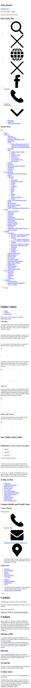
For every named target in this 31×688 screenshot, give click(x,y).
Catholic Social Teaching (18, 152)
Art (12, 178)
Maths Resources (12, 255)
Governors (10, 164)
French (13, 184)
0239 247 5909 (8, 528)
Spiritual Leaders (15, 155)
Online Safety (11, 264)
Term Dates (11, 214)
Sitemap (6, 579)
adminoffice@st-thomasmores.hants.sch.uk (15, 543)
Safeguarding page (6, 318)
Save (15, 686)
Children (6, 231)
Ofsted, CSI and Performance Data (17, 200)
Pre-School (11, 120)
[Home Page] (5, 9)
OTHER (13, 252)
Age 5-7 (6, 449)
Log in (6, 287)
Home (5, 133)
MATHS (13, 248)
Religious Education (16, 197)
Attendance (11, 212)
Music (12, 191)
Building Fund (12, 225)
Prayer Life (14, 156)
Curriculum (11, 177)
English (13, 183)
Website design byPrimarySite (12, 590)
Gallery (10, 277)
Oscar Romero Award (17, 159)
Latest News (11, 278)
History (13, 187)
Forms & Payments (13, 223)
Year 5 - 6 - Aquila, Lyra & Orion (20, 244)
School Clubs (11, 220)
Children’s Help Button (14, 123)
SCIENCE (14, 250)
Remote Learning (12, 266)
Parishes (10, 162)
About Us (6, 134)
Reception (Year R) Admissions (16, 283)
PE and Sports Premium (14, 205)
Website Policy (8, 583)
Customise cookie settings (21, 612)
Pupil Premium (12, 203)
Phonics (13, 194)
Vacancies (10, 170)
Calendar (10, 273)
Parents (6, 209)
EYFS (9, 142)
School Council (12, 256)
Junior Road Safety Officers (15, 261)
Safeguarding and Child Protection (17, 173)
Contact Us (11, 169)
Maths (12, 189)
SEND (9, 202)
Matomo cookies (9, 654)
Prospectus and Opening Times (16, 139)
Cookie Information (9, 581)
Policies (10, 175)
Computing (14, 180)
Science (13, 198)
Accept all (10, 612)
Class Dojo (11, 227)
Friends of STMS (12, 222)
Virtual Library (12, 267)
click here (19, 418)
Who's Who (11, 141)
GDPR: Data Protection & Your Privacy (18, 208)
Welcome (10, 136)
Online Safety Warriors (14, 262)
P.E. (12, 192)
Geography (14, 186)
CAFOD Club (15, 158)
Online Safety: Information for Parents (18, 228)
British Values (11, 206)
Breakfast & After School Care (16, 219)
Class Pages (11, 233)
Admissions (11, 122)
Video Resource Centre (14, 269)
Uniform (10, 216)
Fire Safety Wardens (13, 259)
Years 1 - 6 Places (12, 284)
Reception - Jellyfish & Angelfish (20, 234)
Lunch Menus (11, 217)
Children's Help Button (14, 253)
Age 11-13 (7, 455)
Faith (9, 150)
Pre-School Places (12, 281)
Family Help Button (13, 211)
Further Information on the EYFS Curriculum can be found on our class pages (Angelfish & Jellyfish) (20, 145)
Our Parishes (14, 161)
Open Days (11, 272)
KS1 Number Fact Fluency (21, 239)
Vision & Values (12, 138)
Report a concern (12, 230)
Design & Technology (17, 181)
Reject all (3, 612)
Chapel (13, 153)
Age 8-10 (6, 452)
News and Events (9, 270)
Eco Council (11, 258)
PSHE (12, 195)
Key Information (8, 172)
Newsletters (11, 275)
